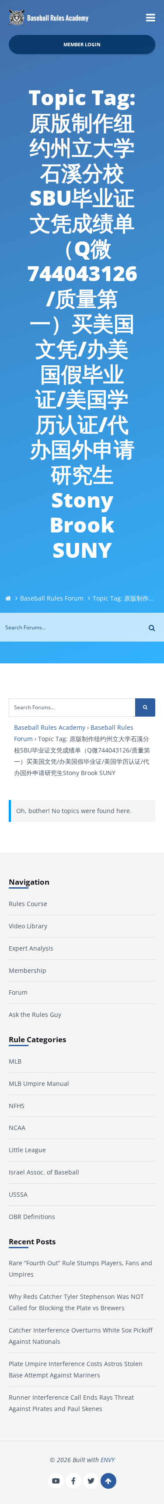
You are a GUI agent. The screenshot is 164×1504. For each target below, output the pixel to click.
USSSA (18, 1194)
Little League (27, 1150)
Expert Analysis (31, 948)
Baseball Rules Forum (52, 598)
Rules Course (28, 904)
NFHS (16, 1106)
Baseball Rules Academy (49, 727)
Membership (27, 970)
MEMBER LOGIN (82, 44)
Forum (18, 992)
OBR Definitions (32, 1216)
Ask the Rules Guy (35, 1014)
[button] (150, 17)
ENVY (108, 1460)
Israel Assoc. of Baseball (44, 1172)
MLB (15, 1061)
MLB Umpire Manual (39, 1083)
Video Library (28, 926)
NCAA (17, 1127)
